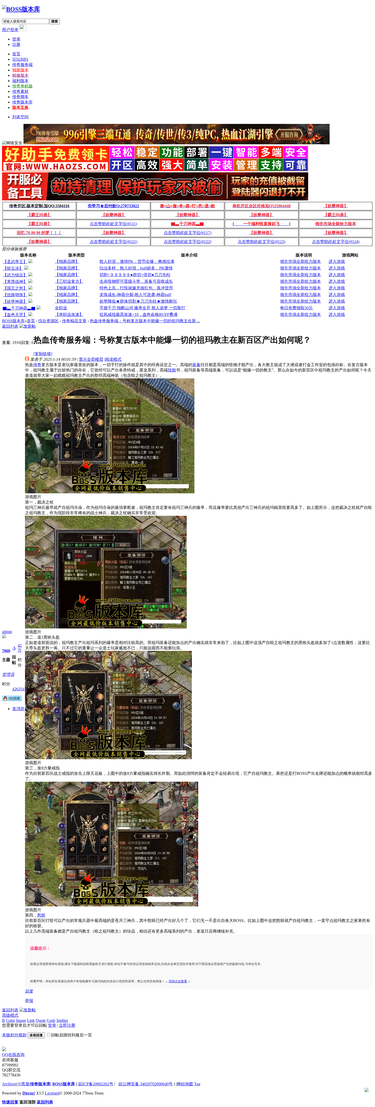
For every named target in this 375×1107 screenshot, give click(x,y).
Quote (41, 1020)
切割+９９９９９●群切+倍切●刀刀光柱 (134, 275)
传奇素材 (20, 91)
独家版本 (20, 70)
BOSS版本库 (13, 321)
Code (51, 1020)
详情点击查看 (178, 981)
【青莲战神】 (15, 281)
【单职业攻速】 (69, 314)
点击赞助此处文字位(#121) (113, 241)
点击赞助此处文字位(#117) (187, 232)
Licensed (52, 1093)
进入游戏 (337, 261)
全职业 (61, 308)
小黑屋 (23, 1084)
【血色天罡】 (15, 315)
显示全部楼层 (91, 359)
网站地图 (185, 1084)
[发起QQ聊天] (12, 700)
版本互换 (20, 107)
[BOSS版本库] (21, 9)
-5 (14, 648)
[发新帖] (27, 326)
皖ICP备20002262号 (95, 1084)
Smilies (62, 1020)
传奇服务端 (22, 64)
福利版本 (20, 81)
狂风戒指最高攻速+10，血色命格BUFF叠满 (138, 314)
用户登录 (10, 30)
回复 (29, 991)
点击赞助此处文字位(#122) (187, 241)
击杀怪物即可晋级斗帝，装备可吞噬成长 (136, 281)
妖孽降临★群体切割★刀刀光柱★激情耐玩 (138, 301)
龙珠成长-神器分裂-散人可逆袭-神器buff (135, 294)
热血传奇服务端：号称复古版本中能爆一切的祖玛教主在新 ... (145, 321)
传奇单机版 (22, 86)
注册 (16, 44)
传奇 (37, 365)
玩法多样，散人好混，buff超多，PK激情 (136, 268)
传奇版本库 (22, 102)
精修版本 (20, 75)
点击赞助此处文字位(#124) (335, 241)
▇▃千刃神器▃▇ (19, 308)
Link (31, 1020)
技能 (172, 370)
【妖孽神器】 (15, 301)
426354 (18, 689)
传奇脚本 (20, 97)
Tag (197, 1084)
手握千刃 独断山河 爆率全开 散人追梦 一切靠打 (142, 308)
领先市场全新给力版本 (300, 261)
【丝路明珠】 (15, 295)
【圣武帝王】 (15, 262)
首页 (16, 54)
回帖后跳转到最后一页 (71, 1035)
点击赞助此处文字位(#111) (113, 224)
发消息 (18, 708)
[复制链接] (42, 354)
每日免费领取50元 (296, 308)
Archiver (9, 1084)
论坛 (20, 59)
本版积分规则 (14, 1035)
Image (21, 1020)
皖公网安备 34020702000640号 (146, 1084)
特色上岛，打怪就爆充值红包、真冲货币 (136, 288)
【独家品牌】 (67, 261)
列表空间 (20, 117)
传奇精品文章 (74, 321)
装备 (196, 365)
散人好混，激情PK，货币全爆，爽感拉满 (136, 261)
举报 (29, 1000)
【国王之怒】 (15, 288)
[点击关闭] (2, 1044)
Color (10, 1020)
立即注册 (67, 1025)
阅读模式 (113, 359)
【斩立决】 (13, 268)
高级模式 (10, 1015)
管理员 (8, 674)
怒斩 (41, 915)
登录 (16, 39)
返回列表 (10, 326)
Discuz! (28, 1093)
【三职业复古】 (69, 281)
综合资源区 (48, 321)
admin (7, 631)
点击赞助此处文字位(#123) (261, 241)
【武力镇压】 (15, 275)
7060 (6, 651)
